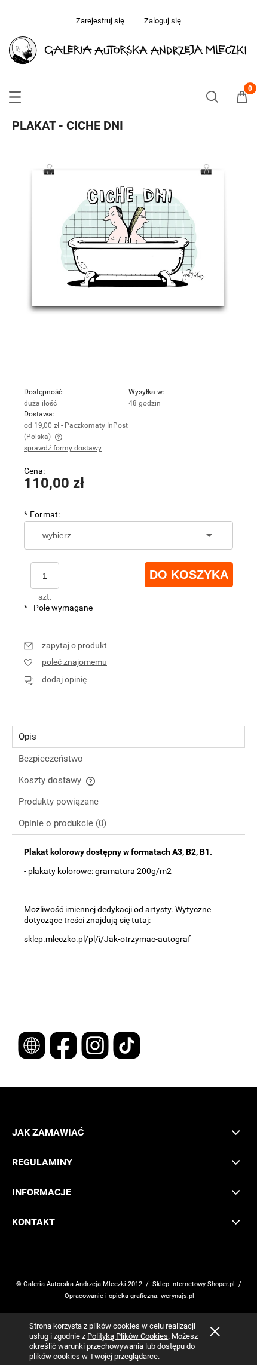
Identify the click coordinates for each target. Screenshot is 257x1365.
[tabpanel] (128, 924)
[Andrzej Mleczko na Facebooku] (64, 1045)
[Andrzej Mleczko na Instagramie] (96, 1045)
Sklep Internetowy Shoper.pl (193, 1284)
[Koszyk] (242, 98)
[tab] (128, 737)
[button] (15, 94)
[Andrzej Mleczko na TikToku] (127, 1045)
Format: (42, 514)
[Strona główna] (128, 49)
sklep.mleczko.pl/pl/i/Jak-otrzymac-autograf (107, 939)
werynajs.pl (177, 1296)
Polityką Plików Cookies (127, 1336)
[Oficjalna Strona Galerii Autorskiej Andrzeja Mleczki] (32, 1045)
